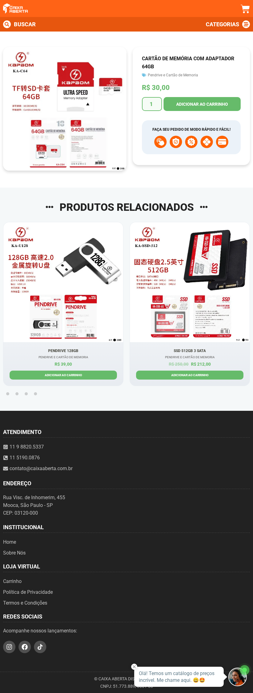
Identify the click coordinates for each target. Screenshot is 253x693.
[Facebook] (25, 647)
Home (9, 542)
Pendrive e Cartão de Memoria (173, 75)
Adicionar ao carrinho (202, 104)
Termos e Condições (25, 603)
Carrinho (12, 581)
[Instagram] (9, 647)
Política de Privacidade (28, 592)
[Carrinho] (245, 9)
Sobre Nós (14, 553)
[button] (7, 393)
